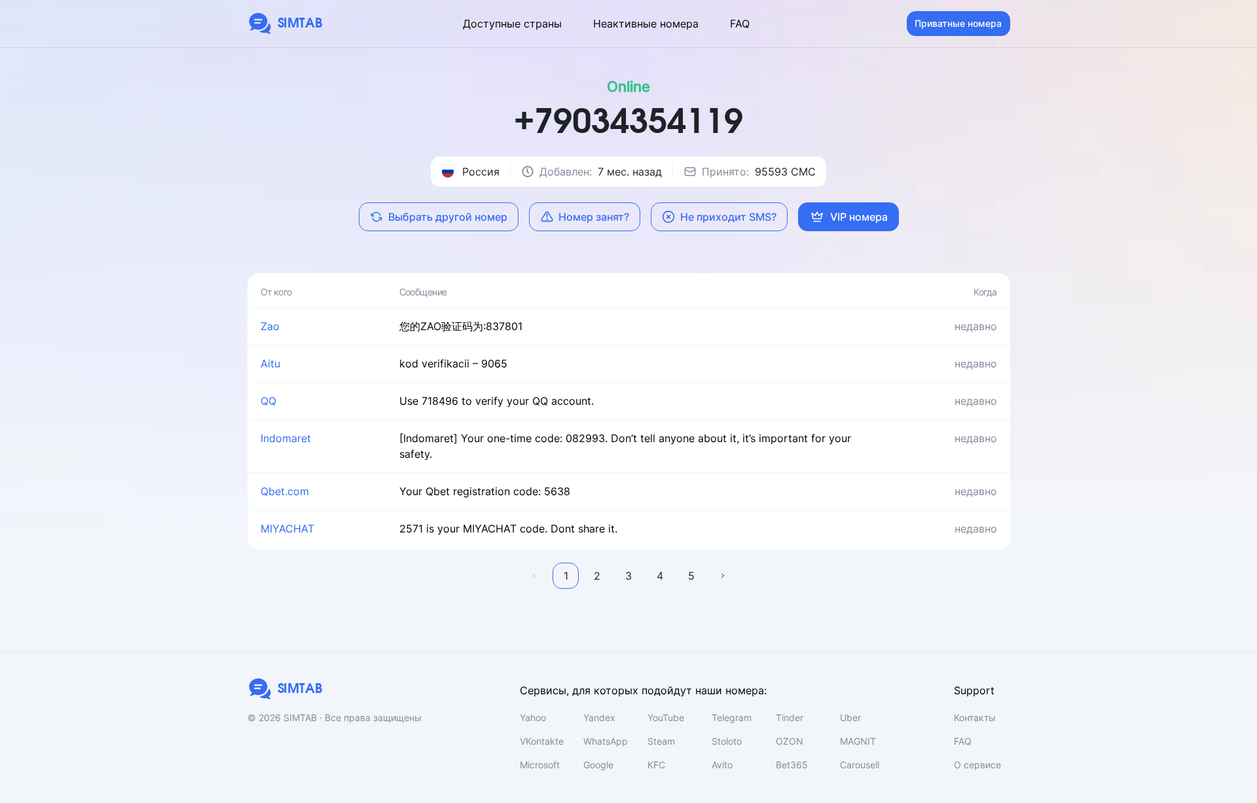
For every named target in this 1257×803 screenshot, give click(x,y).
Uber (850, 717)
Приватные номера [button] (958, 23)
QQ (268, 400)
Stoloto (727, 741)
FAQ (740, 23)
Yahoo (533, 717)
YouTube (665, 717)
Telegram (732, 717)
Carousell (859, 764)
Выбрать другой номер (447, 216)
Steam (661, 741)
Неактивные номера (646, 23)
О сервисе (977, 764)
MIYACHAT (287, 528)
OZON (789, 741)
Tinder (789, 717)
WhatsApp (605, 741)
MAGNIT (858, 741)
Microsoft (540, 764)
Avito (722, 764)
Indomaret (286, 438)
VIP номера (859, 216)
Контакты (975, 717)
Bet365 (792, 764)
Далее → (723, 576)
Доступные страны (512, 23)
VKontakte (542, 741)
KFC (656, 764)
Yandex (599, 717)
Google (598, 764)
